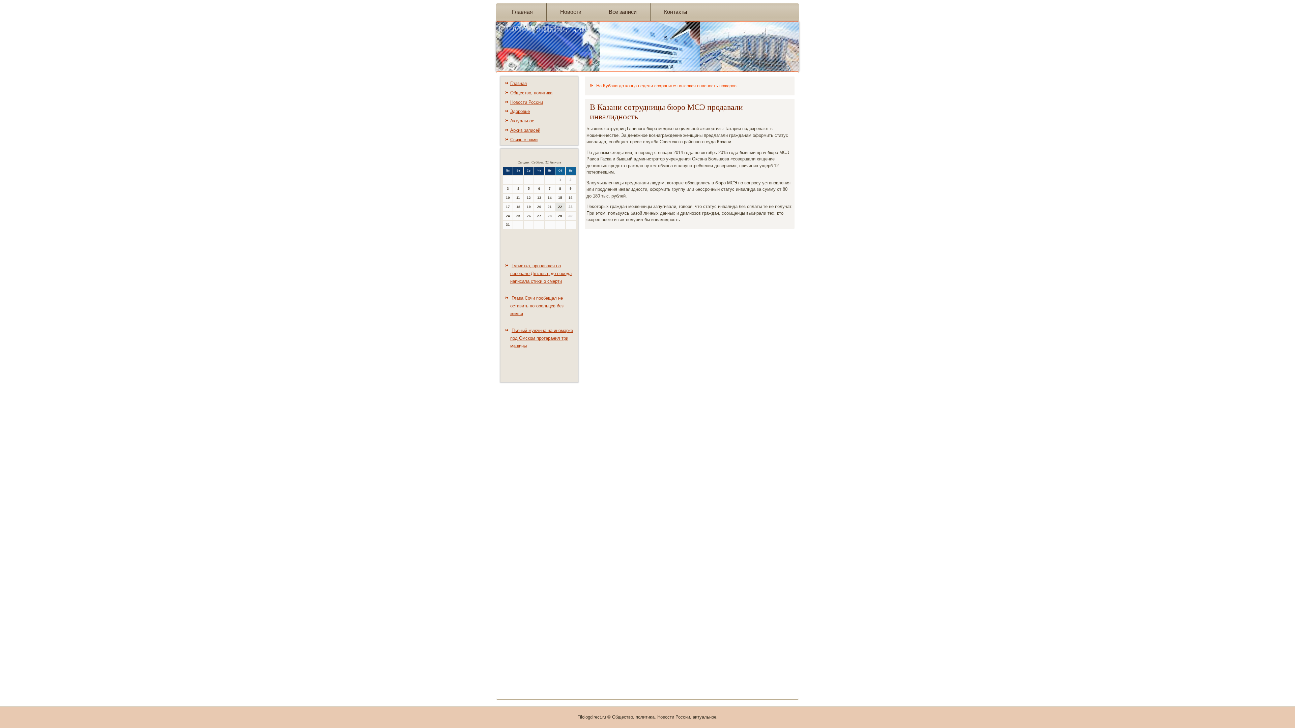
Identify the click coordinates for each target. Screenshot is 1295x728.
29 (560, 216)
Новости (570, 12)
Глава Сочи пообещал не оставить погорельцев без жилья (537, 306)
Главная (522, 12)
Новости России (526, 102)
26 (529, 216)
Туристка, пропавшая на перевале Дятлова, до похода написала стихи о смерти (541, 273)
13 (539, 198)
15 (560, 198)
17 (508, 207)
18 (518, 207)
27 (539, 216)
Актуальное (522, 120)
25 (518, 216)
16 (571, 198)
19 (529, 207)
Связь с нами (524, 139)
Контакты (675, 12)
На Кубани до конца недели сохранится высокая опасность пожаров (666, 85)
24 (508, 216)
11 (518, 198)
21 (550, 207)
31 (508, 224)
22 (560, 207)
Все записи (623, 12)
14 (550, 198)
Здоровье (520, 111)
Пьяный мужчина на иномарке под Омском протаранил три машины (541, 338)
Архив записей (525, 130)
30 (571, 216)
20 (539, 207)
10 (508, 198)
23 (571, 207)
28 (550, 216)
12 (529, 198)
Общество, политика (531, 92)
